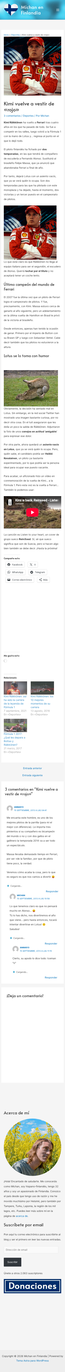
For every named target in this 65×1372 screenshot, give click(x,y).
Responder (52, 891)
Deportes (28, 115)
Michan (21, 895)
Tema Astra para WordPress (32, 1360)
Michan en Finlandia (32, 10)
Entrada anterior (32, 768)
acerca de (22, 1216)
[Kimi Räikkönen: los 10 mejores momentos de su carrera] (42, 688)
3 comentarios (12, 115)
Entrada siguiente (32, 775)
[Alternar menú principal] (58, 10)
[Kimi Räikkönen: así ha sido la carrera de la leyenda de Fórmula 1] (15, 688)
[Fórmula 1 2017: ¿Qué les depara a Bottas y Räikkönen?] (15, 725)
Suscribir (12, 1262)
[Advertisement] (32, 619)
